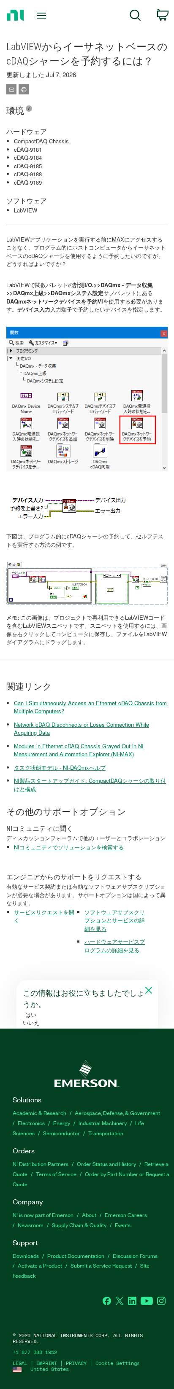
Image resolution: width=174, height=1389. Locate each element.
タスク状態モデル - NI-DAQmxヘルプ (60, 767)
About (89, 1215)
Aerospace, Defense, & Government (117, 1113)
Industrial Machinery (103, 1123)
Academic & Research (39, 1113)
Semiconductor (61, 1133)
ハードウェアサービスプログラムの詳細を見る (114, 946)
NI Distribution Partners (40, 1164)
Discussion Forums (135, 1256)
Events (122, 1225)
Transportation (105, 1133)
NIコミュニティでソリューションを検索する (69, 847)
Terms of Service (56, 1174)
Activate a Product (40, 1265)
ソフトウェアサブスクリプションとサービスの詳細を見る (114, 920)
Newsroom (31, 1225)
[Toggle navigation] (43, 15)
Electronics (31, 1123)
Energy (61, 1123)
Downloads (26, 1256)
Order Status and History (106, 1164)
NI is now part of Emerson (43, 1215)
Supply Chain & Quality (79, 1225)
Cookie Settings (117, 1363)
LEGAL (20, 1363)
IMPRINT (46, 1363)
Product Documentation (75, 1256)
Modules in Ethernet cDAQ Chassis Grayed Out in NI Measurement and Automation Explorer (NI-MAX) (79, 750)
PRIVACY (76, 1363)
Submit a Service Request (101, 1265)
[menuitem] (135, 16)
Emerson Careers (126, 1215)
